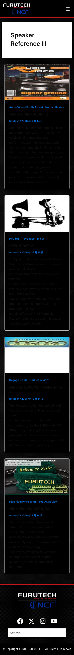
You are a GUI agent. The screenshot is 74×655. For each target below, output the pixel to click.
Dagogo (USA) (18, 380)
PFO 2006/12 (21, 245)
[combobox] (37, 632)
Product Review (55, 107)
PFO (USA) (15, 238)
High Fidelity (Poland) (22, 501)
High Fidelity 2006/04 (29, 508)
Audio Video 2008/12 (28, 114)
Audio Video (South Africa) (26, 107)
